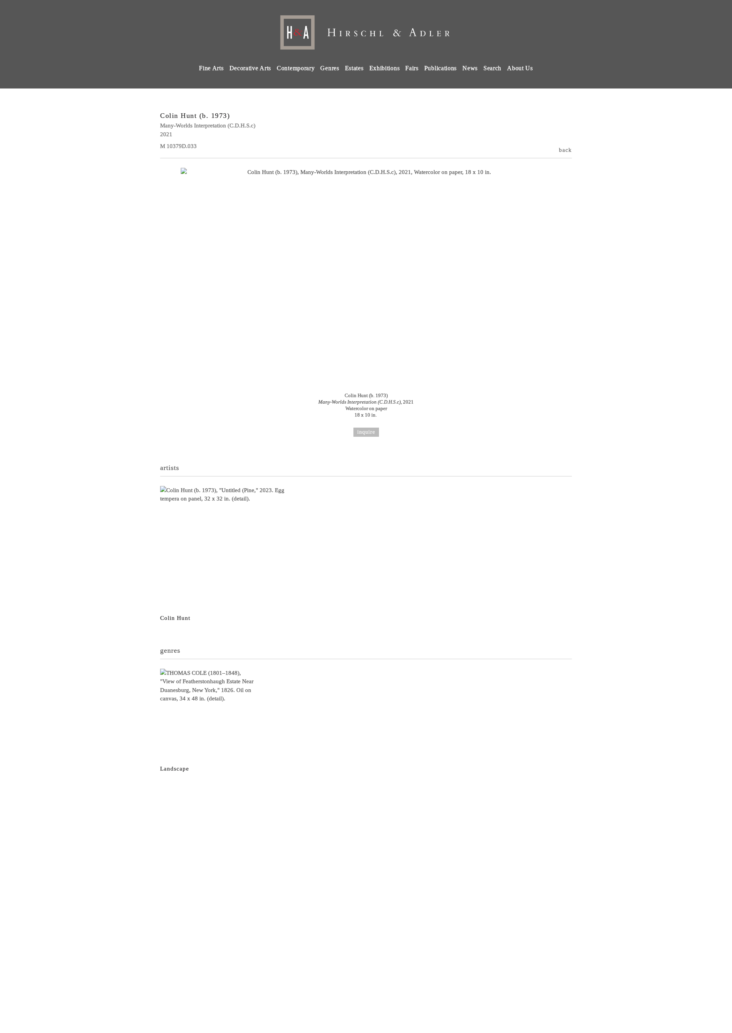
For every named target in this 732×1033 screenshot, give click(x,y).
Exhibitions (384, 68)
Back (565, 150)
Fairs (412, 68)
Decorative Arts (250, 68)
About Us (520, 68)
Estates (354, 68)
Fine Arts (211, 68)
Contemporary (296, 68)
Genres (329, 68)
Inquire (366, 432)
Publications (440, 68)
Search (492, 68)
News (470, 68)
